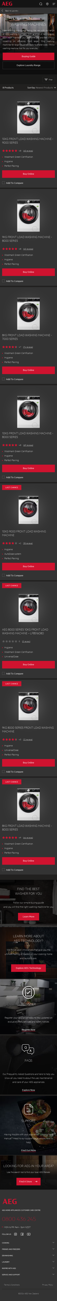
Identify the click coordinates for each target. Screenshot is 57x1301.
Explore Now (28, 1089)
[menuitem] (7, 3)
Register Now (28, 1029)
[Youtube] (30, 1234)
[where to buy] (47, 4)
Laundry (11, 10)
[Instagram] (17, 1234)
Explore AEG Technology (28, 967)
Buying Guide (28, 56)
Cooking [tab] (5, 1243)
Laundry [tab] (6, 1262)
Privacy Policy (47, 1284)
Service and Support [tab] (11, 1275)
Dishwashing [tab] (7, 1255)
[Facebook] (23, 1234)
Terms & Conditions (11, 1284)
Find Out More (28, 1150)
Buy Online (28, 173)
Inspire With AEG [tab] (9, 1268)
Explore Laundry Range (28, 65)
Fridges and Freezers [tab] (11, 1249)
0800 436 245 (19, 1218)
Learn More (28, 916)
